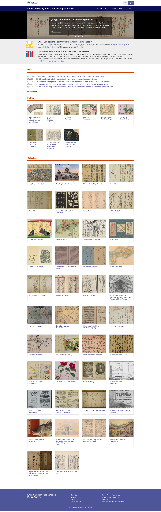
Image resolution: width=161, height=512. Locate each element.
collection (98, 8)
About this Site (76, 502)
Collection (74, 495)
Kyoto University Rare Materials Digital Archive (50, 8)
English (131, 3)
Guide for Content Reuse (111, 495)
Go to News (56, 32)
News (73, 499)
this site (74, 47)
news (114, 8)
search (106, 8)
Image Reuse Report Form (111, 497)
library (128, 8)
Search (73, 497)
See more (33, 91)
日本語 (125, 3)
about (121, 8)
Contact (105, 499)
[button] (35, 25)
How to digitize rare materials (113, 502)
